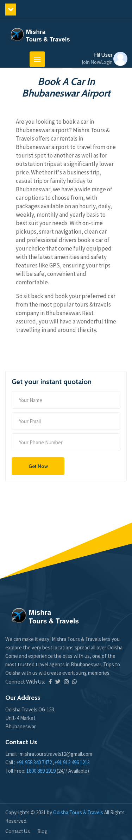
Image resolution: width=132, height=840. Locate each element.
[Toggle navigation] (37, 59)
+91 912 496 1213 (72, 762)
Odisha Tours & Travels (78, 812)
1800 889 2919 (41, 770)
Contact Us (17, 831)
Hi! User (97, 58)
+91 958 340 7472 (34, 762)
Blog (42, 831)
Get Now (38, 466)
